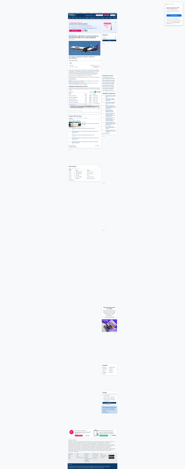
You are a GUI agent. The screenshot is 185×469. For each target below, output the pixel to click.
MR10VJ (75, 104)
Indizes (76, 17)
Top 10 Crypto (88, 12)
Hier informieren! (105, 412)
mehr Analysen (71, 180)
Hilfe (77, 455)
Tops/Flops (111, 370)
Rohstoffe (102, 17)
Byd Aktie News (70, 446)
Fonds (80, 17)
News (73, 17)
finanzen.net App (103, 455)
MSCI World (80, 12)
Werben (77, 456)
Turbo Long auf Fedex (72, 95)
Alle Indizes (111, 368)
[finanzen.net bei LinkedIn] (95, 457)
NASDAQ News (106, 441)
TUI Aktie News (99, 443)
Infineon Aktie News (79, 445)
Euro (104, 12)
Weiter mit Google (174, 15)
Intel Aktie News (71, 448)
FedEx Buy (77, 175)
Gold (114, 12)
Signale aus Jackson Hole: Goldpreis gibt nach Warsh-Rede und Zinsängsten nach (109, 83)
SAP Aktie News (78, 444)
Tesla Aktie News (108, 442)
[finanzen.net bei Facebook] (95, 456)
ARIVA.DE (91, 467)
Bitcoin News (88, 442)
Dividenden (111, 372)
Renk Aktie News (98, 445)
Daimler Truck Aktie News (78, 449)
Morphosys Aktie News (91, 447)
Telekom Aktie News (109, 449)
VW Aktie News (76, 451)
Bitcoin (99, 12)
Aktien (70, 17)
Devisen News (112, 441)
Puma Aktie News (105, 448)
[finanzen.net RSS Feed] (96, 459)
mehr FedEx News (72, 145)
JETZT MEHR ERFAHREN (103, 435)
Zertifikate (87, 17)
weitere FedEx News (105, 133)
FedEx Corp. (71, 65)
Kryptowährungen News (81, 442)
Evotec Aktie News (84, 447)
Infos (86, 84)
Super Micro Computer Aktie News (92, 450)
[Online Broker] (72, 15)
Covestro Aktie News (84, 448)
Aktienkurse (104, 367)
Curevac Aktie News (99, 448)
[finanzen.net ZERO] (85, 31)
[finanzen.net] (72, 14)
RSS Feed (97, 145)
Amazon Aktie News (84, 443)
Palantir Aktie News (77, 448)
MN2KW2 (70, 104)
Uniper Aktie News (77, 447)
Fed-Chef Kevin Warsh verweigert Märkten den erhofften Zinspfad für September (108, 86)
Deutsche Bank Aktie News (86, 444)
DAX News (86, 441)
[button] (99, 15)
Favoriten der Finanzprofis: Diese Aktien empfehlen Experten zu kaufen (109, 78)
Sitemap (69, 458)
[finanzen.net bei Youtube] (97, 456)
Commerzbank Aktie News (101, 444)
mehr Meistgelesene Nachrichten (108, 90)
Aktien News (75, 441)
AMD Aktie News (71, 447)
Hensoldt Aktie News (71, 445)
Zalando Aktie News (83, 450)
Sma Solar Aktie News (86, 449)
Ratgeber (114, 17)
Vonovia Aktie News (108, 446)
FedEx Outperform (79, 171)
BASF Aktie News (71, 443)
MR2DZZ (96, 103)
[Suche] (94, 15)
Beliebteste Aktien (112, 367)
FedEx (83, 70)
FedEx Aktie (76, 19)
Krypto (106, 17)
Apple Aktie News (93, 444)
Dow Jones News (101, 441)
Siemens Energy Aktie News (92, 443)
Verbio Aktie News (108, 450)
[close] (181, 4)
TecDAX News (95, 441)
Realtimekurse (105, 368)
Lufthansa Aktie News (104, 445)
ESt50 (74, 12)
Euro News (74, 442)
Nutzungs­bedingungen (88, 458)
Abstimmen (109, 402)
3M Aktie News (70, 451)
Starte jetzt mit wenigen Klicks (74, 83)
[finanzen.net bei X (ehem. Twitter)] (93, 457)
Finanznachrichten (81, 441)
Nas (93, 12)
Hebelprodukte (92, 17)
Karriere (69, 456)
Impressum (86, 455)
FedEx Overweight (79, 176)
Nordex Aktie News (101, 446)
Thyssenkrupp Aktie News (85, 446)
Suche (109, 40)
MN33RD (99, 103)
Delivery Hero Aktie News (95, 449)
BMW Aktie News (76, 450)
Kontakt (69, 455)
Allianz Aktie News (106, 443)
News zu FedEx (81, 19)
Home (70, 19)
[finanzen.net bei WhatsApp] (94, 459)
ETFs (83, 17)
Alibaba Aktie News (102, 449)
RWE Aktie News (92, 445)
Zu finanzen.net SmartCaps (109, 317)
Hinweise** (85, 104)
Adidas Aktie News (112, 448)
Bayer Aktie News (77, 443)
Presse (69, 457)
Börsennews (70, 441)
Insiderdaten (105, 372)
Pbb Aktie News (101, 450)
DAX (69, 12)
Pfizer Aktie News (107, 447)
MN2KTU (72, 104)
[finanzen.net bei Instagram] (93, 456)
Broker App (102, 457)
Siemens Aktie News (92, 448)
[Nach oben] (115, 468)
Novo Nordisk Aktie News (100, 447)
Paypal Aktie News (86, 445)
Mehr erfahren (74, 30)
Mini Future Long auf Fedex (73, 97)
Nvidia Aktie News (93, 442)
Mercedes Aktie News (93, 446)
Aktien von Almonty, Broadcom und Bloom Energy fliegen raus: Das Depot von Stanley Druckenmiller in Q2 (109, 80)
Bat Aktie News (70, 450)
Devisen (110, 17)
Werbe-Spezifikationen (80, 457)
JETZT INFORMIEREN (78, 435)
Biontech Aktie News (77, 446)
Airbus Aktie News (112, 445)
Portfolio (104, 373)
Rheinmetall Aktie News (101, 442)
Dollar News (70, 442)
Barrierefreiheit (86, 461)
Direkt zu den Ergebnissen (106, 404)
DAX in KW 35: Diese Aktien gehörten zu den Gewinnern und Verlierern (109, 88)
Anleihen (98, 17)
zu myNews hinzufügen (73, 146)
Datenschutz (86, 456)
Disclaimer (86, 457)
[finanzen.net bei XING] (97, 457)
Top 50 (104, 370)
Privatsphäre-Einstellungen (86, 460)
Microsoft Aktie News (71, 444)
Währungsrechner (103, 456)
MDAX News (90, 441)
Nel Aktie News (70, 449)
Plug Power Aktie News (110, 444)
